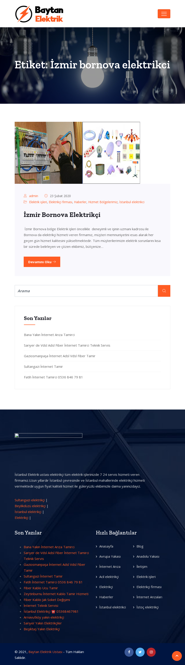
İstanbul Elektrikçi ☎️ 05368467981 (51, 611)
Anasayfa (106, 546)
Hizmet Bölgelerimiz (103, 202)
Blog (139, 546)
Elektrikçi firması (60, 202)
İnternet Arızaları (149, 597)
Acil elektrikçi (109, 576)
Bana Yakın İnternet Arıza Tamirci (49, 334)
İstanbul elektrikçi (28, 511)
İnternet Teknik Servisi (41, 605)
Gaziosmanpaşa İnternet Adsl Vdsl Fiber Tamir (59, 356)
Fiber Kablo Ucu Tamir (41, 588)
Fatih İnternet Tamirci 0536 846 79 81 (53, 377)
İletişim (141, 566)
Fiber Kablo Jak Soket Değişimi (47, 599)
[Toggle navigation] (164, 13)
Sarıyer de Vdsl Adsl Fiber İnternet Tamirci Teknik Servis (67, 345)
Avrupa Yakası (110, 556)
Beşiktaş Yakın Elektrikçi (42, 629)
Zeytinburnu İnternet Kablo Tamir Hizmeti (56, 593)
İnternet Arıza (109, 566)
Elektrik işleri (38, 202)
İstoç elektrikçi (147, 607)
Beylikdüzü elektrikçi (30, 506)
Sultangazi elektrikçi (30, 500)
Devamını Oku (40, 262)
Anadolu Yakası (147, 556)
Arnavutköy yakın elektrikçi (44, 617)
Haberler (80, 202)
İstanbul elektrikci (131, 202)
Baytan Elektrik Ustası (45, 651)
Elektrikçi (21, 517)
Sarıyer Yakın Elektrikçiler (43, 623)
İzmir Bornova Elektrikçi (62, 215)
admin (33, 196)
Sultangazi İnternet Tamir (43, 366)
